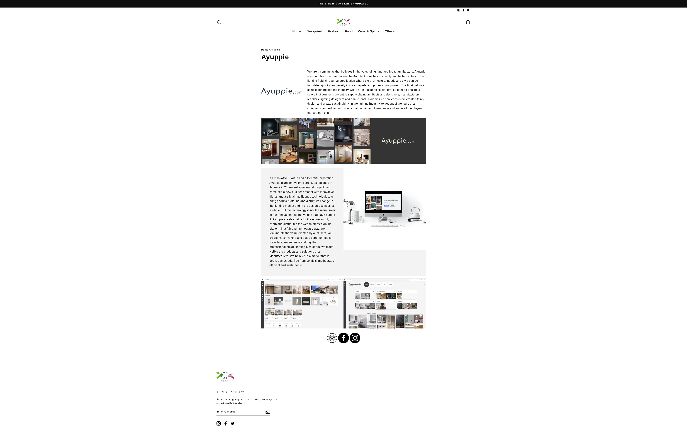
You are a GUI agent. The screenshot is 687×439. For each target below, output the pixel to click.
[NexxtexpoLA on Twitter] (232, 423)
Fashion (334, 31)
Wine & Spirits (368, 31)
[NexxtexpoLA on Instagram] (218, 423)
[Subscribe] (267, 412)
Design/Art (314, 31)
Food (349, 31)
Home (296, 31)
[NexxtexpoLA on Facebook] (225, 423)
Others (390, 31)
